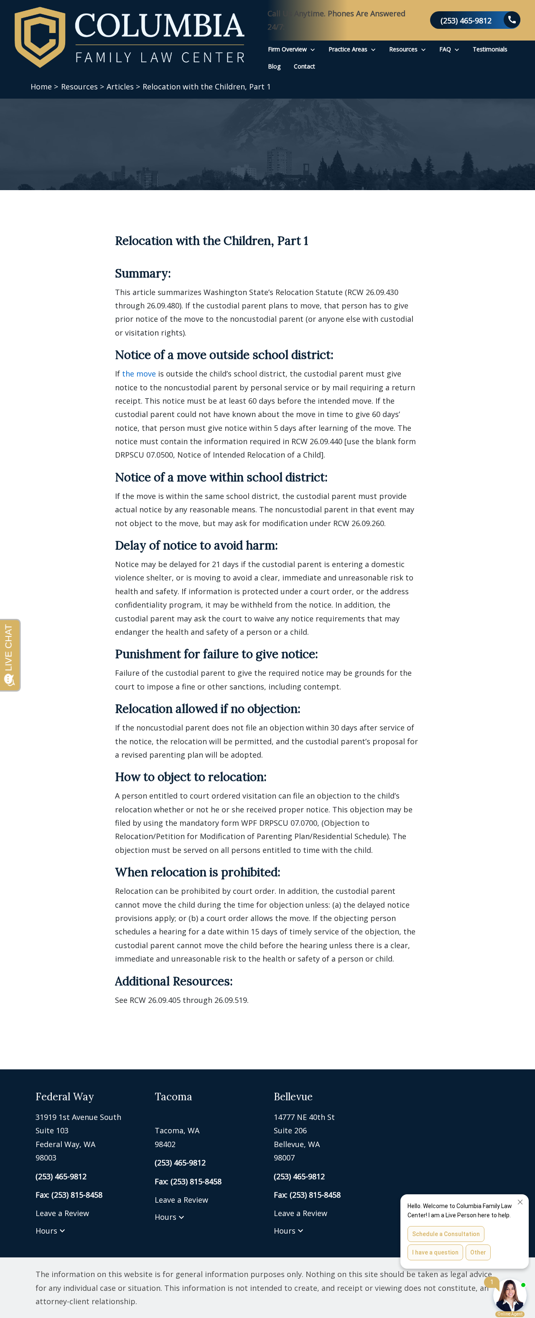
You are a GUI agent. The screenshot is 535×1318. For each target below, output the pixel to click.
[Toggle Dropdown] (312, 49)
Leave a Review (62, 1213)
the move (139, 374)
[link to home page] (130, 37)
